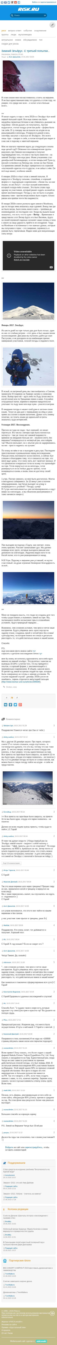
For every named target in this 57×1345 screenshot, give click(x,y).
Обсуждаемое (30, 40)
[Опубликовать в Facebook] (10, 704)
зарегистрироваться (48, 2)
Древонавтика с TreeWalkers (15, 1292)
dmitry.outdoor (8, 737)
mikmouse (7, 962)
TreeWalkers (10, 1274)
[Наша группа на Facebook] (5, 2)
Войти (34, 2)
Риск (4, 30)
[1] (28, 805)
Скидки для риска (10, 43)
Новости (14, 54)
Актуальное (7, 40)
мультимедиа (25, 34)
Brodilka (8, 1221)
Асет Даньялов (14, 57)
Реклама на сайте (9, 1325)
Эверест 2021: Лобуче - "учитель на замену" (22, 1194)
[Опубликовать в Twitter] (15, 704)
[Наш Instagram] (12, 2)
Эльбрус (9, 687)
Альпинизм (6, 54)
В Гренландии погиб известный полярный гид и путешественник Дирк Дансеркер (23, 1243)
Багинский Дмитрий (11, 1034)
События (28, 30)
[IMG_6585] (28, 386)
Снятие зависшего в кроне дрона (17, 1281)
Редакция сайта (11, 1186)
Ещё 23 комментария (11, 863)
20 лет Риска (7, 1333)
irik (4, 939)
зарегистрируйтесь (33, 1147)
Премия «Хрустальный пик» (14, 1327)
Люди (13, 34)
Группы (5, 34)
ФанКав (6, 925)
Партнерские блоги (20, 1260)
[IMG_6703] (28, 540)
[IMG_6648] (28, 320)
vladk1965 (7, 1090)
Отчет (20, 54)
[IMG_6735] (28, 605)
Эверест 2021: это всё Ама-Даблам (18, 1183)
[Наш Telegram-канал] (19, 2)
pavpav (6, 1132)
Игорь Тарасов (9, 870)
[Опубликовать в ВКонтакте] (5, 704)
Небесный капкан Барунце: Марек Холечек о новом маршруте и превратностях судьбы (25, 1230)
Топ (40, 40)
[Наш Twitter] (9, 2)
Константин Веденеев (11, 992)
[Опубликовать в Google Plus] (20, 704)
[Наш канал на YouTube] (15, 2)
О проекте (6, 1330)
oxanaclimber (8, 1048)
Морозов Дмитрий (10, 882)
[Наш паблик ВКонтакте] (2, 2)
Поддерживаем (16, 1163)
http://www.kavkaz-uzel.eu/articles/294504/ (21, 682)
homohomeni (10, 1175)
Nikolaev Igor (8, 725)
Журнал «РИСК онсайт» (12, 1322)
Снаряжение (40, 30)
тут (34, 651)
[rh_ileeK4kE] (28, 92)
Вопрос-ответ (14, 30)
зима (15, 687)
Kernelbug (7, 812)
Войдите (9, 1147)
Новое (18, 40)
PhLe (5, 1020)
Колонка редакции (18, 1209)
